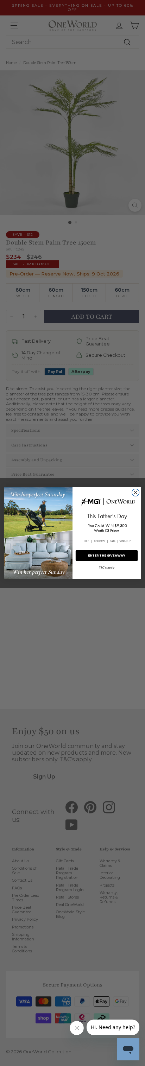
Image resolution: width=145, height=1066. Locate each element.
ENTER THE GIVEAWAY (107, 555)
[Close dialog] (135, 492)
